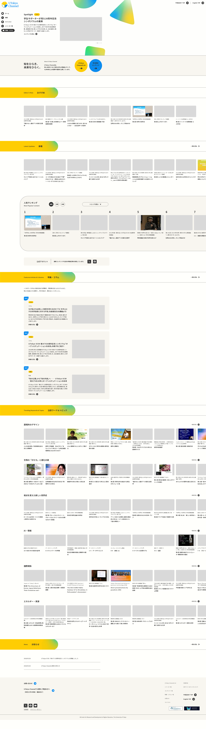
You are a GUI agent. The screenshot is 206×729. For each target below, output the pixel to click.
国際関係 (28, 566)
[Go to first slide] (106, 29)
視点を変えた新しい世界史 (35, 495)
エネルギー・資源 (31, 601)
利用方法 (185, 683)
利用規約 (26, 709)
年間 (62, 204)
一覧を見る (194, 146)
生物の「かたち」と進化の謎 (36, 460)
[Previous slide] (20, 29)
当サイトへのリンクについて (190, 687)
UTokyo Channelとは (170, 683)
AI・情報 (27, 530)
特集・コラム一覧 (169, 694)
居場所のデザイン (31, 424)
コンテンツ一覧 (169, 691)
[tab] (96, 43)
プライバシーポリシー (36, 709)
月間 (57, 204)
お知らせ (167, 698)
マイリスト (167, 702)
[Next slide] (204, 165)
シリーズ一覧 (168, 687)
